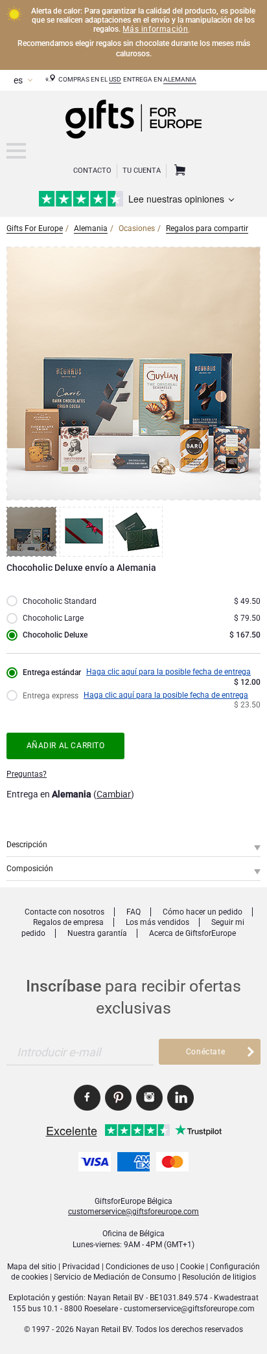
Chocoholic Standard (60, 601)
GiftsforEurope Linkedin (180, 1098)
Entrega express (50, 695)
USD (115, 79)
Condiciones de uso (140, 1266)
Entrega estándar (52, 672)
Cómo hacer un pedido (202, 911)
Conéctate (205, 1051)
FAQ (133, 911)
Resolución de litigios (219, 1277)
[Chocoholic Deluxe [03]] (139, 532)
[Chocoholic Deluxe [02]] (86, 532)
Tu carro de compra (178, 171)
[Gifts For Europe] (16, 151)
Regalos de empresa (68, 922)
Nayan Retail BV (115, 1297)
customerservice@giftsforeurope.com (133, 1211)
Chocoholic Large (53, 618)
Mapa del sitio (31, 1266)
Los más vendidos (157, 922)
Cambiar (114, 794)
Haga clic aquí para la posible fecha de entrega (168, 671)
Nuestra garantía (97, 933)
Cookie (192, 1266)
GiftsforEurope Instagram (149, 1098)
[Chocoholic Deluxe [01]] (33, 532)
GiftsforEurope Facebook (87, 1098)
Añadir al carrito (66, 745)
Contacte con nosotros (64, 911)
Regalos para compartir (207, 228)
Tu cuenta (141, 170)
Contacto (92, 170)
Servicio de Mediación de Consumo (115, 1277)
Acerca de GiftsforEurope (192, 933)
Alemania (179, 79)
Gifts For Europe (34, 228)
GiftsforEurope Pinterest (118, 1098)
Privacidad (81, 1266)
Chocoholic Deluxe (55, 634)
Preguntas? (26, 774)
